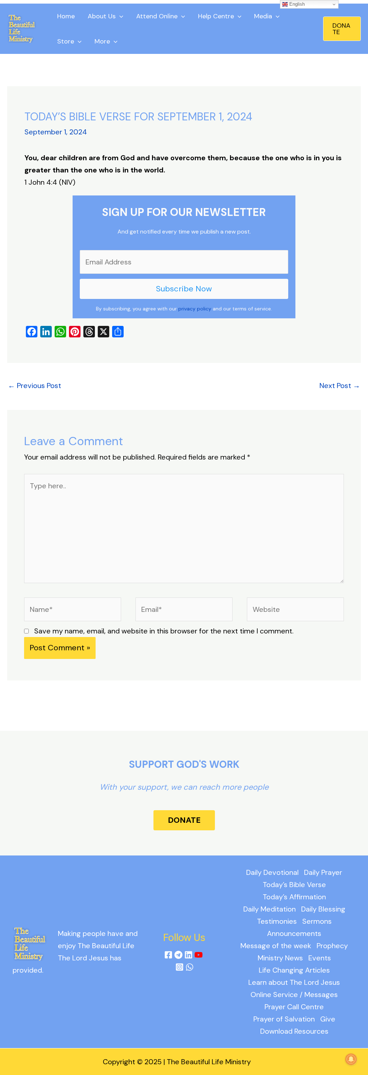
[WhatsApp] (189, 967)
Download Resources (294, 1031)
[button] (342, 29)
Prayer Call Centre (294, 1006)
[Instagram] (179, 967)
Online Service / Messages (294, 994)
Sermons (317, 921)
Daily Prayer (323, 872)
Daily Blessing (323, 909)
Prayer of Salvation (284, 1019)
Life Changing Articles (294, 970)
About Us (102, 16)
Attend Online (157, 16)
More (102, 41)
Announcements (294, 933)
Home (66, 16)
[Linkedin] (188, 955)
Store (65, 41)
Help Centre (216, 16)
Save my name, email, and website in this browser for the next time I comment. (164, 631)
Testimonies (277, 921)
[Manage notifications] (351, 1059)
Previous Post (34, 385)
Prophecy (332, 945)
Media (263, 16)
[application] (119, 16)
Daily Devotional (272, 872)
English (296, 4)
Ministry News (280, 958)
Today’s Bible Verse (294, 884)
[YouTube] (198, 955)
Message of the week (275, 945)
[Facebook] (168, 955)
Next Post (339, 385)
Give (327, 1019)
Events (319, 958)
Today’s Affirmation (294, 896)
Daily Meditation (269, 909)
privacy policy (194, 308)
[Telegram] (178, 955)
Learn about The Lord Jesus (294, 982)
